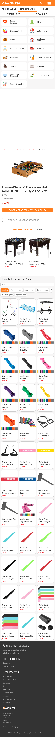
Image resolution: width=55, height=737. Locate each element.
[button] (53, 290)
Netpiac (5, 720)
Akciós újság (9, 9)
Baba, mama (42, 290)
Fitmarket (41, 14)
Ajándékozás (16, 290)
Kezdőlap (3, 150)
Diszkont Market (8, 713)
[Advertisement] (27, 119)
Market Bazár (7, 722)
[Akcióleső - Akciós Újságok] (11, 3)
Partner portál (8, 666)
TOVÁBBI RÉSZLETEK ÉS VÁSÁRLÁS (26, 210)
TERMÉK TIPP (13, 14)
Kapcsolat (6, 663)
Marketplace (27, 9)
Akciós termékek (9, 679)
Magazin (6, 696)
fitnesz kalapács (7, 295)
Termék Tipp (8, 692)
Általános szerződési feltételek (15, 650)
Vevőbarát (6, 718)
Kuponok (6, 682)
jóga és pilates (21, 295)
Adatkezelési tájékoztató (12, 653)
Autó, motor (29, 290)
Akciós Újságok (9, 699)
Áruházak (15, 150)
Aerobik (5, 290)
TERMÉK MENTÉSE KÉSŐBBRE (24, 220)
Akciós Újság (8, 676)
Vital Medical (6, 716)
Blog (46, 9)
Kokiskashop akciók (30, 150)
